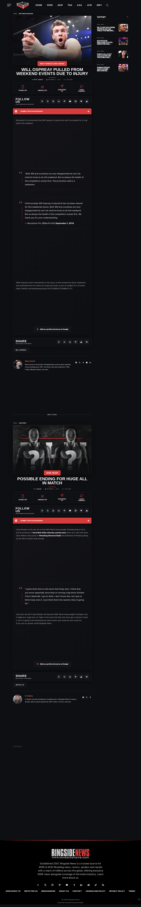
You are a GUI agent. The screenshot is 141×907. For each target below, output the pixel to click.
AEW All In (20, 685)
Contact (77, 891)
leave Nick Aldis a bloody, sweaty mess (49, 533)
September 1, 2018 (64, 223)
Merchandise (48, 891)
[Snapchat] (81, 101)
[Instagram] (75, 101)
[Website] (76, 362)
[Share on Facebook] (59, 342)
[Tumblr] (74, 884)
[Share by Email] (87, 342)
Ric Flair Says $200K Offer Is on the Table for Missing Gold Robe (106, 29)
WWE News (22, 423)
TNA (70, 5)
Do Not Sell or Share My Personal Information (70, 902)
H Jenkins (38, 489)
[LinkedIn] (59, 101)
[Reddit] (87, 101)
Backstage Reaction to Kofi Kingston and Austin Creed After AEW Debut (106, 42)
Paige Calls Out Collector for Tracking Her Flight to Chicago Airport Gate (105, 55)
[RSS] (103, 884)
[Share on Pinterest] (75, 342)
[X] (48, 101)
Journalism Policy (95, 891)
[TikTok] (95, 884)
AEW (60, 5)
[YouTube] (70, 101)
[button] (107, 5)
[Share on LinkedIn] (70, 342)
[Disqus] (52, 781)
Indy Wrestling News (26, 13)
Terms (132, 891)
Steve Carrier (38, 79)
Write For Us (31, 891)
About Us (64, 891)
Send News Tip (13, 891)
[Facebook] (42, 101)
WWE (50, 5)
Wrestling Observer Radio (50, 536)
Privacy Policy (117, 891)
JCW (89, 5)
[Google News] (53, 101)
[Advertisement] (52, 305)
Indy (99, 5)
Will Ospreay (21, 350)
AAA (79, 5)
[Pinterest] (64, 101)
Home (39, 5)
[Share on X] (64, 342)
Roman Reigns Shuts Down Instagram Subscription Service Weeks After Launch (104, 69)
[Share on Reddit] (81, 342)
